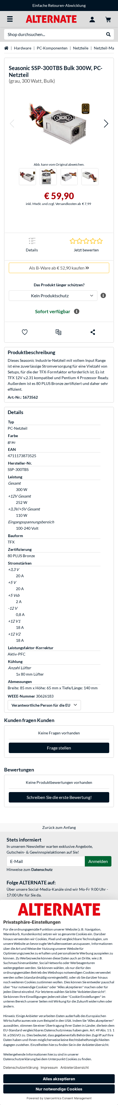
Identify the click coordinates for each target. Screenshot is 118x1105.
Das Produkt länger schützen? (59, 284)
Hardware (22, 48)
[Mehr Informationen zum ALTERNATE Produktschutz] (103, 295)
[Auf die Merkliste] (24, 332)
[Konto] (92, 18)
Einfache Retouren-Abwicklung (59, 5)
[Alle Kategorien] (10, 19)
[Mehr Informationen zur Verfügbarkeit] (76, 311)
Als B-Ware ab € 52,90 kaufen (57, 267)
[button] (11, 123)
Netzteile (80, 48)
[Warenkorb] (108, 18)
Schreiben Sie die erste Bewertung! (59, 797)
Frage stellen (59, 747)
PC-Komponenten (52, 48)
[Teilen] (92, 332)
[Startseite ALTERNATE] (51, 18)
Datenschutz (42, 869)
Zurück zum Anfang (59, 827)
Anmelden (98, 861)
